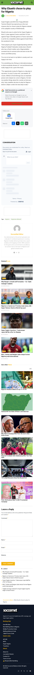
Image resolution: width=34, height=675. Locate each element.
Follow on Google (17, 103)
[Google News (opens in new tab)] (9, 116)
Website (3, 555)
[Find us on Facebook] (21, 671)
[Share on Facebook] (13, 123)
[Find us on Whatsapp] (18, 671)
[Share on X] (18, 123)
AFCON (5, 639)
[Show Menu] (2, 2)
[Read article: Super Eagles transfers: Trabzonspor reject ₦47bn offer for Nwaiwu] (17, 321)
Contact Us (6, 656)
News (4, 278)
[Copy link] (26, 123)
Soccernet (6, 600)
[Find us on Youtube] (30, 671)
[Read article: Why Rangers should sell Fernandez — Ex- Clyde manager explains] (17, 272)
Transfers (6, 646)
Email (3, 547)
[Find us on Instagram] (27, 671)
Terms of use (7, 658)
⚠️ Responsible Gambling (10, 661)
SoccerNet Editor (11, 15)
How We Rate (6, 624)
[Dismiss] (31, 90)
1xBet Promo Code (8, 633)
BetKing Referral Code (9, 631)
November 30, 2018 (23, 15)
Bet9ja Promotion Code (10, 629)
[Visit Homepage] (17, 2)
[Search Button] (32, 2)
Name (3, 540)
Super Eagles (7, 643)
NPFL (4, 641)
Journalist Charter (8, 654)
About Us (5, 652)
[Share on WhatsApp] (22, 123)
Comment (4, 518)
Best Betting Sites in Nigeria (11, 626)
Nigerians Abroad (16, 219)
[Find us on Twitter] (24, 671)
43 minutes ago (5, 310)
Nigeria (7, 219)
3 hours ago (5, 334)
